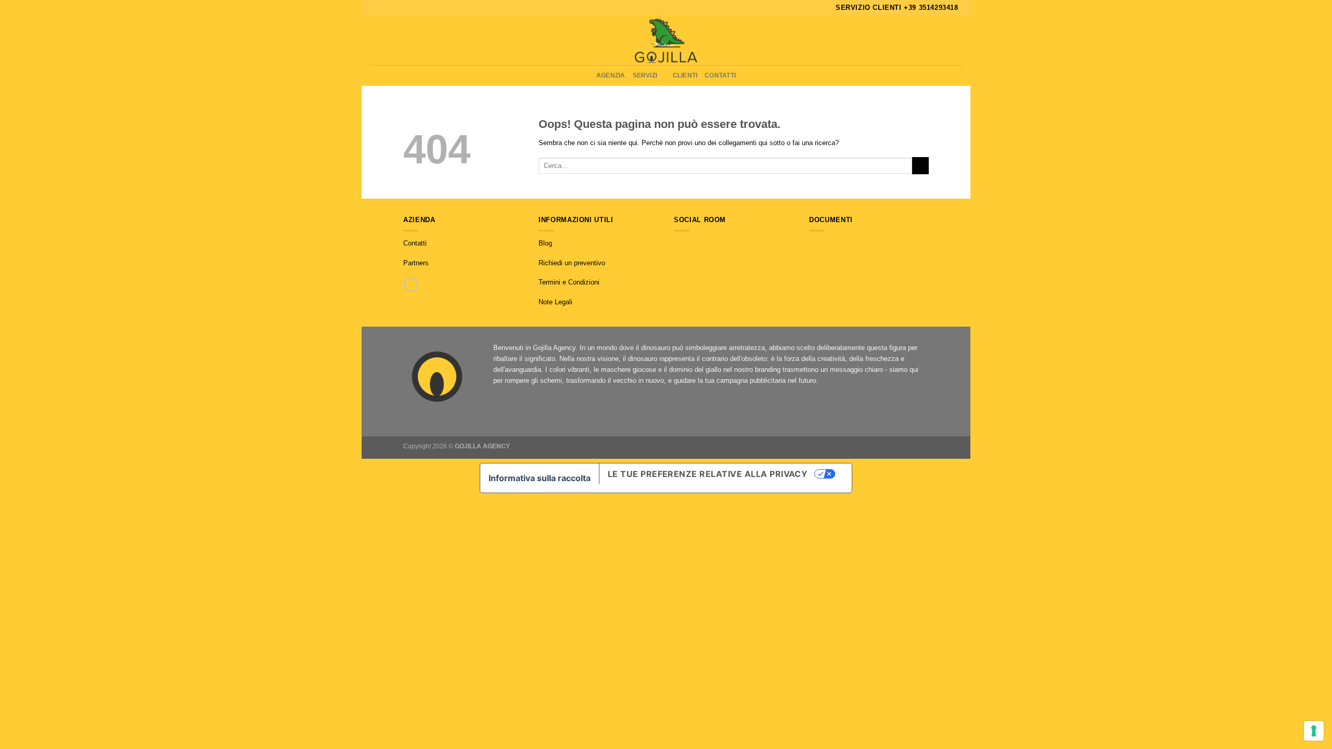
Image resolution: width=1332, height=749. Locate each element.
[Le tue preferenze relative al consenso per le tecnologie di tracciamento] (1314, 731)
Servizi (645, 75)
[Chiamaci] (411, 284)
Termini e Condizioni (569, 282)
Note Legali (555, 302)
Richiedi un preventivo (572, 263)
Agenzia (610, 75)
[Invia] (920, 165)
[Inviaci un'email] (699, 244)
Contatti (720, 75)
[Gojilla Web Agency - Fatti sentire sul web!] (666, 40)
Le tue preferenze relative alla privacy (708, 474)
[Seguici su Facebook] (678, 244)
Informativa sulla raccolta (540, 478)
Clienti (685, 75)
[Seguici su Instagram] (689, 244)
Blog (545, 243)
